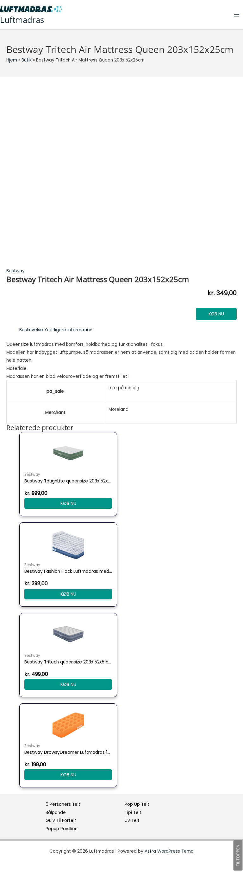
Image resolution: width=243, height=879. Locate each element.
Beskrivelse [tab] (31, 330)
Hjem (11, 60)
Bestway (15, 271)
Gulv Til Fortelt (61, 821)
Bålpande (56, 813)
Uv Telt (132, 821)
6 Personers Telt (63, 804)
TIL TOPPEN (238, 855)
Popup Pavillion (62, 829)
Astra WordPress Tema (169, 851)
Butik (27, 60)
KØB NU (216, 314)
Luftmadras (22, 19)
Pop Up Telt (137, 804)
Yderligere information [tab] (68, 330)
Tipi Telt (133, 813)
